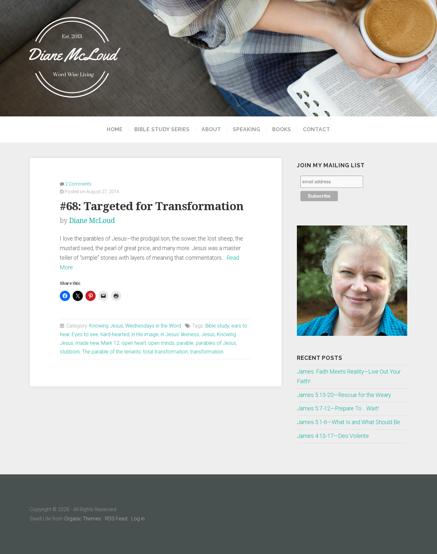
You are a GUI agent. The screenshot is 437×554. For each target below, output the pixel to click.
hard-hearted (114, 334)
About (211, 129)
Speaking (246, 129)
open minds (161, 343)
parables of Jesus (216, 343)
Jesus (208, 334)
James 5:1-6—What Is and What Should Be (348, 422)
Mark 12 (110, 343)
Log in (138, 519)
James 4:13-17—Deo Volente (333, 436)
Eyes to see (85, 334)
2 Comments (78, 183)
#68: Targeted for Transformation (151, 206)
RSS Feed (116, 519)
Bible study (217, 326)
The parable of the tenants (111, 352)
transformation (206, 352)
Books (281, 129)
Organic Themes (82, 519)
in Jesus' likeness (180, 334)
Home (115, 129)
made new (87, 343)
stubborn (70, 352)
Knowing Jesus (106, 326)
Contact (316, 129)
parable (185, 343)
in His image (144, 334)
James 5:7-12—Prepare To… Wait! (338, 408)
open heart (134, 343)
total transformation (165, 352)
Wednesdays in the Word (153, 326)
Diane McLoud (92, 221)
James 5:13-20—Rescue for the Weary (344, 395)
